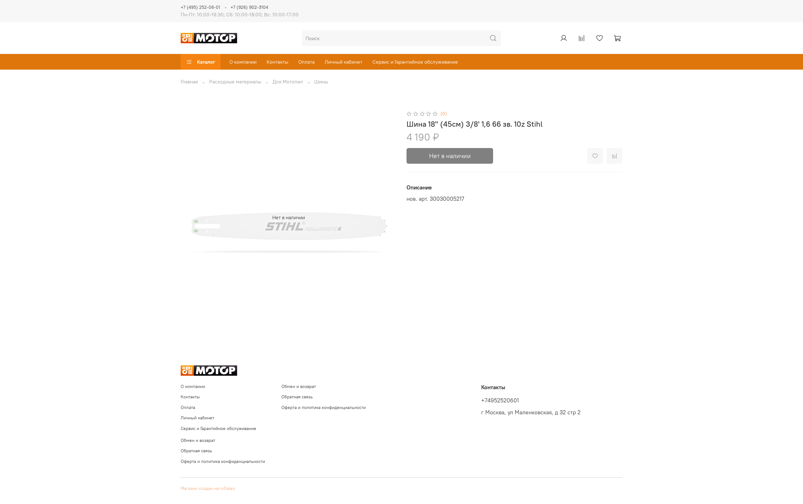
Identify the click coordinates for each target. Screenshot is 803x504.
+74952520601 (500, 400)
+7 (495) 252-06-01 (200, 7)
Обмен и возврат (298, 386)
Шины (321, 81)
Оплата (306, 62)
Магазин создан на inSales (208, 488)
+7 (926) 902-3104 (249, 7)
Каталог (206, 62)
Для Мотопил (288, 81)
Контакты (277, 62)
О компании (243, 62)
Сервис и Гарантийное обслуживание (415, 62)
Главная (189, 81)
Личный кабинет (343, 62)
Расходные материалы (235, 81)
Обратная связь (297, 397)
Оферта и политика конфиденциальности (323, 407)
